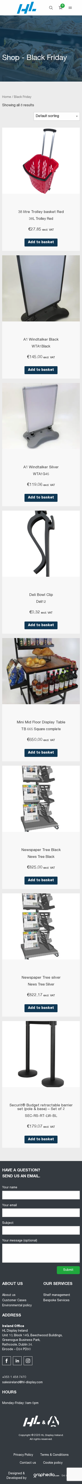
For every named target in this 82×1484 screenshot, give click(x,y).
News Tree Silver (41, 985)
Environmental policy (17, 1305)
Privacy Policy (23, 1455)
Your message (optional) (19, 1240)
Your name (9, 1187)
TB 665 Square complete (41, 729)
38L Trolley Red (41, 219)
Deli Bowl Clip (41, 595)
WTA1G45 (41, 474)
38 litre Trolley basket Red (41, 212)
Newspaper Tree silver (41, 978)
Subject (8, 1223)
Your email (9, 1205)
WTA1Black (41, 347)
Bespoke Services (56, 1300)
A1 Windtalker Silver (41, 467)
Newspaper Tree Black (41, 850)
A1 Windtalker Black (41, 340)
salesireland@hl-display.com (22, 1382)
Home (6, 97)
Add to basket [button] (41, 242)
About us (9, 1295)
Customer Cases (14, 1300)
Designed (15, 1473)
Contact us (28, 1463)
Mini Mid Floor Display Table (41, 722)
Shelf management (56, 1295)
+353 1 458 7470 (14, 1377)
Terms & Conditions (54, 1455)
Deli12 (41, 602)
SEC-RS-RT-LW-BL (41, 1116)
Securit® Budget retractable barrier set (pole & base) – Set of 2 (41, 1107)
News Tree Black (41, 857)
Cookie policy (53, 1463)
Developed (14, 1478)
